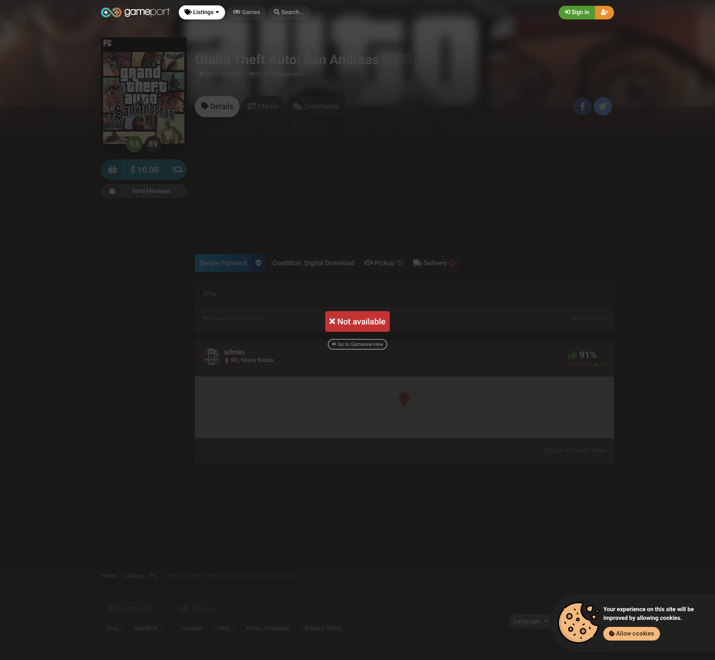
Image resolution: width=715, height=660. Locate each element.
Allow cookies (634, 633)
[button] (289, 12)
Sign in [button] (579, 12)
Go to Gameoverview (359, 344)
